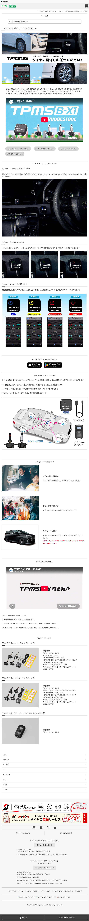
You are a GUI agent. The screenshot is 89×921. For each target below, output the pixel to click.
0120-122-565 (44, 868)
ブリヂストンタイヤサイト (26, 897)
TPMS (5, 755)
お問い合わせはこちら (44, 845)
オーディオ (6, 775)
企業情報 (79, 891)
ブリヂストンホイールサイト (46, 897)
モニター (6, 780)
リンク (21, 891)
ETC (4, 770)
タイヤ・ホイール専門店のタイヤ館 (47, 11)
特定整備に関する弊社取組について (63, 891)
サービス (61, 11)
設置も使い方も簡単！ (14, 154)
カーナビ (6, 765)
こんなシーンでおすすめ (67, 149)
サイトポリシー (46, 891)
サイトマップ (12, 891)
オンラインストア (63, 897)
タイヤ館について (24, 833)
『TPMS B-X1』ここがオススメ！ (17, 149)
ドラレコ (6, 760)
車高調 (5, 785)
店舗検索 (24, 918)
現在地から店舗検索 (67, 918)
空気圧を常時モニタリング (43, 149)
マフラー (6, 790)
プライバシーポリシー (33, 891)
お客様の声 (66, 833)
